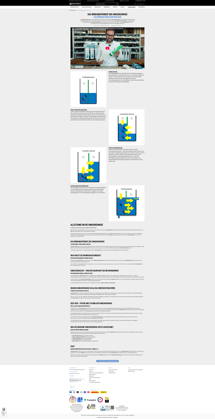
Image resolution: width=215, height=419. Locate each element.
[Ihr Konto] (138, 4)
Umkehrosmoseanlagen (79, 332)
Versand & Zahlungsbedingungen (96, 372)
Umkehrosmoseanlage (77, 296)
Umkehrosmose (82, 233)
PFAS (126, 264)
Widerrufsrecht (92, 374)
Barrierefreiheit (92, 380)
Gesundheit (88, 230)
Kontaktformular (80, 379)
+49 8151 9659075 (73, 371)
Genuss (93, 230)
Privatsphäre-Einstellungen (95, 382)
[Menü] (5, 408)
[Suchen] (117, 4)
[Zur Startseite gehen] (75, 4)
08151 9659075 (141, 0)
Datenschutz (91, 376)
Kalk (94, 264)
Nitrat (97, 264)
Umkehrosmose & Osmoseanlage (135, 369)
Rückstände (100, 264)
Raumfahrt (130, 275)
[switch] (4, 414)
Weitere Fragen (131, 371)
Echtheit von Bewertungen (94, 377)
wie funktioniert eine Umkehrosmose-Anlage (107, 361)
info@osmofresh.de (73, 381)
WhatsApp (71, 375)
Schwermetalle (117, 264)
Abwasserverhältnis (76, 318)
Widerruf (72, 387)
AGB (90, 379)
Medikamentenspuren (108, 264)
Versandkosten (104, 415)
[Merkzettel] (135, 4)
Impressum (91, 369)
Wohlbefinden (100, 230)
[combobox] (106, 4)
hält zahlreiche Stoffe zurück (98, 247)
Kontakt (90, 371)
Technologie (111, 371)
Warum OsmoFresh (113, 369)
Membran (135, 246)
